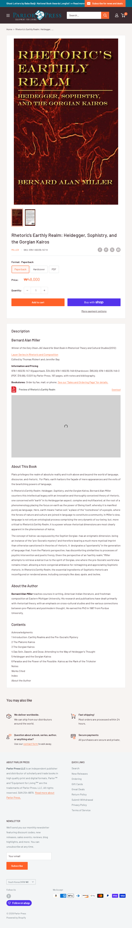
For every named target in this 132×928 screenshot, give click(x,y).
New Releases (80, 773)
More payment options (94, 311)
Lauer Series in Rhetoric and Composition (34, 354)
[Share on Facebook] (100, 249)
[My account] (116, 15)
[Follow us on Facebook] (8, 896)
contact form (30, 743)
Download (116, 389)
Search (76, 768)
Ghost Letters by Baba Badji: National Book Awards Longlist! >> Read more (45, 3)
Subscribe (17, 865)
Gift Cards (77, 784)
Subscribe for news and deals (107, 3)
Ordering (77, 778)
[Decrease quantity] (27, 290)
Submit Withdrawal (82, 799)
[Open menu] (8, 15)
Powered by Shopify (16, 917)
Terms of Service (81, 810)
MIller (15, 249)
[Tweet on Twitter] (112, 249)
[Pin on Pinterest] (106, 249)
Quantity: (16, 290)
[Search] (105, 15)
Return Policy (79, 794)
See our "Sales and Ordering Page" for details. (83, 382)
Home (9, 29)
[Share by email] (118, 249)
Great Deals (78, 789)
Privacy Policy (79, 804)
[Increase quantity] (44, 290)
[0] (123, 15)
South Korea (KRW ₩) (18, 882)
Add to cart (38, 302)
